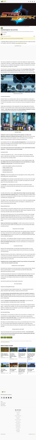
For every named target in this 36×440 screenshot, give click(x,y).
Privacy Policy (3, 404)
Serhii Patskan (3, 357)
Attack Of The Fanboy (18, 415)
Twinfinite (18, 413)
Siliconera (18, 418)
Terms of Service (3, 405)
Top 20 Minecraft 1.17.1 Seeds (13, 370)
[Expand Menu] (32, 1)
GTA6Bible (18, 431)
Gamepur (18, 414)
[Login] (34, 1)
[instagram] (4, 398)
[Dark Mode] (31, 1)
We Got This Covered (18, 419)
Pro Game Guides (18, 411)
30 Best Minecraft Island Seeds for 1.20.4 (21, 355)
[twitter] (6, 398)
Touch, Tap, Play (18, 427)
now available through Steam (21, 43)
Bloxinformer (18, 430)
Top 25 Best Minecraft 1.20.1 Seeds (4, 370)
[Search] (29, 1)
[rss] (2, 398)
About (2, 401)
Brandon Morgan (29, 358)
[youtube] (11, 398)
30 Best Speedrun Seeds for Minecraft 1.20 (4, 355)
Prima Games (18, 417)
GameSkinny (18, 423)
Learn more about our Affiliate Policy (5, 341)
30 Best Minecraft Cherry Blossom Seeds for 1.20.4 (21, 370)
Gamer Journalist (18, 422)
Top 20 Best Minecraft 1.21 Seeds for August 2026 (13, 355)
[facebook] (9, 398)
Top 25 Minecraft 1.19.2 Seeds (30, 370)
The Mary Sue (18, 426)
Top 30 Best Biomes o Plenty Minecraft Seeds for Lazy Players (31, 355)
